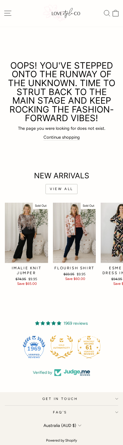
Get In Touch (60, 399)
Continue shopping (61, 137)
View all (61, 189)
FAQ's (60, 412)
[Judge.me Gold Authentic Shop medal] (61, 346)
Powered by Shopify (61, 440)
